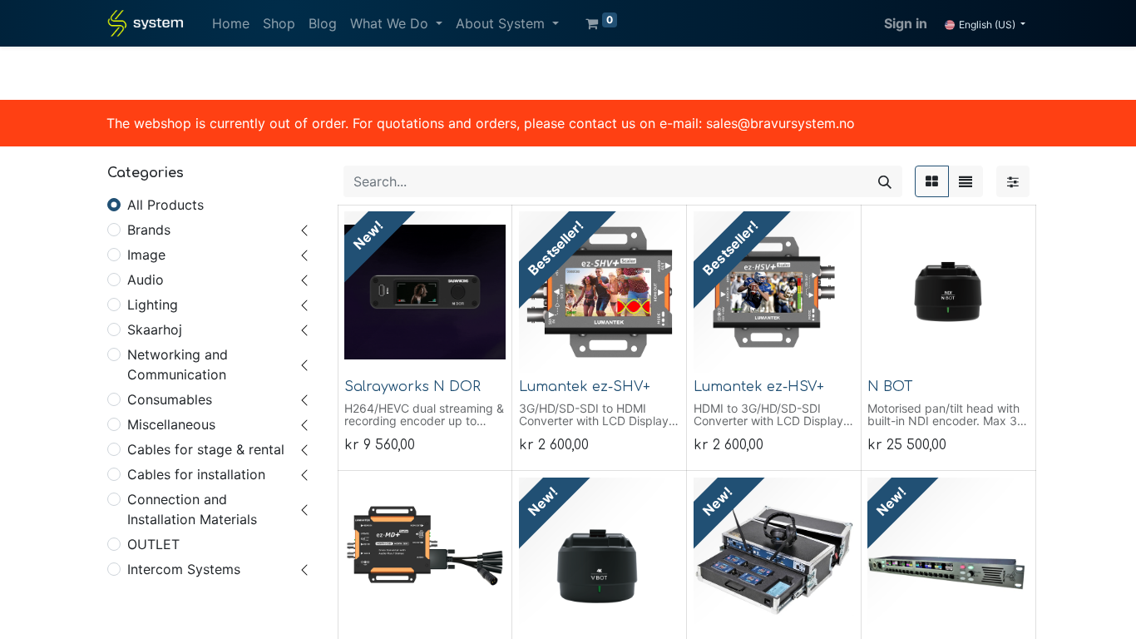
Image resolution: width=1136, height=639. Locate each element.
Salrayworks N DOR (412, 386)
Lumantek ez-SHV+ (584, 386)
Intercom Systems (183, 569)
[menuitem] (230, 23)
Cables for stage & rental (205, 449)
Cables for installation (196, 474)
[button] (368, 350)
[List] (965, 181)
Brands (148, 229)
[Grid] (932, 181)
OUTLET (153, 544)
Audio (145, 279)
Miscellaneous (171, 424)
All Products (165, 204)
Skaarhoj (154, 329)
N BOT (890, 386)
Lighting (152, 304)
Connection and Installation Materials (192, 509)
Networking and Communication (177, 364)
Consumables (169, 399)
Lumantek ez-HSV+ (759, 386)
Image (146, 254)
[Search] (884, 181)
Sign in (905, 23)
